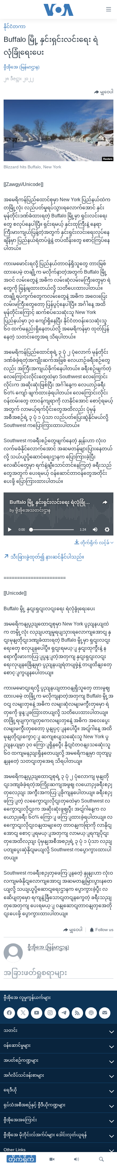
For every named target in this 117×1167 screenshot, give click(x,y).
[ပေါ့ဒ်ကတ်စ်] (91, 1013)
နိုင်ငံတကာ (15, 26)
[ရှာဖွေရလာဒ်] (101, 1159)
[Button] (103, 92)
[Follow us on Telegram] (64, 1013)
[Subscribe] (104, 1013)
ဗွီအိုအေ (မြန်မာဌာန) (22, 67)
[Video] (52, 1159)
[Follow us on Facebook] (9, 1013)
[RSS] (77, 1013)
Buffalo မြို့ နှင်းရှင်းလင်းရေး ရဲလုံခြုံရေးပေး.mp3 (61, 502)
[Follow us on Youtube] (36, 1013)
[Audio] (77, 1159)
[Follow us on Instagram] (50, 1013)
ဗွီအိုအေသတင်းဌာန (32, 510)
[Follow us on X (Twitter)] (22, 1013)
